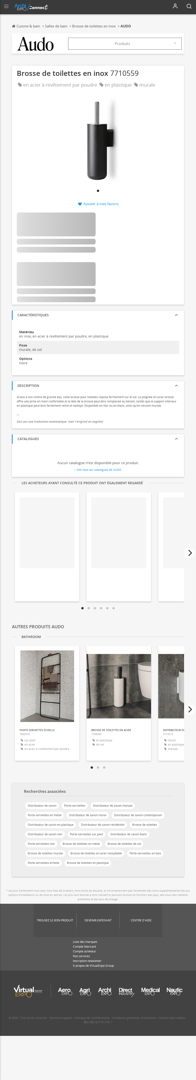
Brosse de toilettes (144, 825)
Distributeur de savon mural (87, 815)
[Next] (189, 553)
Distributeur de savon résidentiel (103, 825)
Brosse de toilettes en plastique (88, 863)
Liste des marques (85, 942)
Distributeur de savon (42, 806)
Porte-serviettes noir (41, 844)
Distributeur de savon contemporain (138, 815)
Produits (122, 43)
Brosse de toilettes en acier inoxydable (96, 853)
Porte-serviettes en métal (44, 815)
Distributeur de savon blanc (128, 834)
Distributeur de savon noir (45, 834)
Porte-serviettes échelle (43, 863)
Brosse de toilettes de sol (124, 844)
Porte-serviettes (74, 806)
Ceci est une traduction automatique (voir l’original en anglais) (60, 422)
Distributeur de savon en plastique (50, 825)
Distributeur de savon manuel (112, 806)
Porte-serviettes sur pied (86, 834)
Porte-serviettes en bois (145, 853)
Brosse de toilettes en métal (81, 844)
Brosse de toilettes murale (45, 853)
